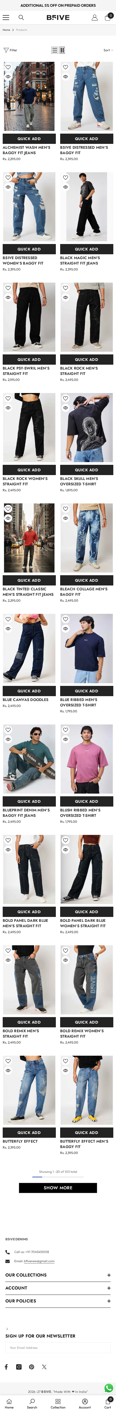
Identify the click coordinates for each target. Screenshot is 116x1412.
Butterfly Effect (20, 1141)
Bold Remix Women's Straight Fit (82, 1033)
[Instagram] (19, 1367)
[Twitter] (44, 1367)
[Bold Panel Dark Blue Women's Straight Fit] (86, 869)
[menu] (6, 17)
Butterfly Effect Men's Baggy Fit (84, 1144)
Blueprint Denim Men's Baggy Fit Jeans (26, 812)
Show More (58, 1188)
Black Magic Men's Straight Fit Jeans (80, 260)
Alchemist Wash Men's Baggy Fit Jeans (26, 150)
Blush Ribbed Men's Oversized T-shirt (80, 812)
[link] (32, 1403)
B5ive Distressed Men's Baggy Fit (84, 150)
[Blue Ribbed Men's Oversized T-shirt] (86, 648)
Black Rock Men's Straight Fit (79, 370)
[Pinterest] (31, 1367)
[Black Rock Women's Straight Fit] (29, 427)
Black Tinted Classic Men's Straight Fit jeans (28, 591)
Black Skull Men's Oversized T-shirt (79, 481)
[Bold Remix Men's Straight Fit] (29, 979)
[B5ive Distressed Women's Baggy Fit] (29, 206)
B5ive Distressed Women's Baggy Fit (23, 260)
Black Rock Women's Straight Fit (25, 481)
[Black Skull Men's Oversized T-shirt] (86, 427)
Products (21, 30)
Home (6, 30)
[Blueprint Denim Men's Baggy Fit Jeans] (29, 759)
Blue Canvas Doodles (25, 699)
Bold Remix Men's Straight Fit (21, 1033)
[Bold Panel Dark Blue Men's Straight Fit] (29, 869)
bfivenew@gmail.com (39, 1261)
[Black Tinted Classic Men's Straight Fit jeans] (29, 538)
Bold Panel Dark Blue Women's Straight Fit (83, 923)
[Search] (21, 17)
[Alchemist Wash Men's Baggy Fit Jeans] (29, 96)
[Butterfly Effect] (29, 1090)
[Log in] (95, 18)
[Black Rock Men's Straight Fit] (86, 317)
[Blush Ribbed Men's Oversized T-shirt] (86, 759)
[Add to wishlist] (8, 67)
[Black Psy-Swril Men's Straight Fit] (29, 317)
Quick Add (29, 138)
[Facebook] (6, 1367)
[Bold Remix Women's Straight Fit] (86, 979)
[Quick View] (8, 77)
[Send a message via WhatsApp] (109, 1388)
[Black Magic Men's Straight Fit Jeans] (86, 206)
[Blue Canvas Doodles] (29, 648)
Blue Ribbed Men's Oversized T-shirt (78, 702)
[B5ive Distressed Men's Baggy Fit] (86, 96)
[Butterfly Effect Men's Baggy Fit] (86, 1090)
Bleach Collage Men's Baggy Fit (84, 591)
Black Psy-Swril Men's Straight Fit (26, 370)
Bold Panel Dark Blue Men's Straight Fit (25, 923)
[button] (54, 50)
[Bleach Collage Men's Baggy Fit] (86, 538)
